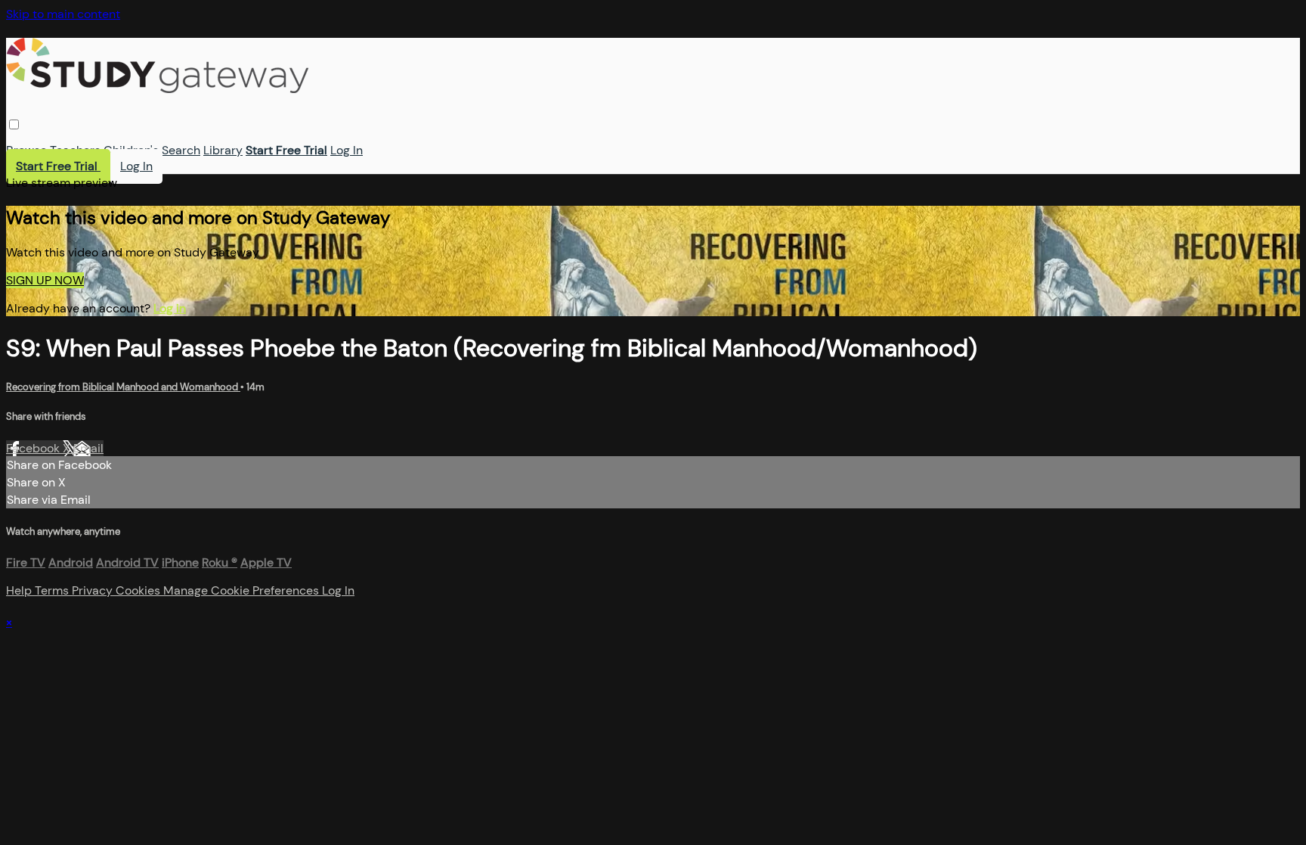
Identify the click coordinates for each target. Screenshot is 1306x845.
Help (20, 590)
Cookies (139, 590)
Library (223, 150)
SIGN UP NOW (45, 280)
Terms (53, 590)
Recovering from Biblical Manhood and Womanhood (123, 387)
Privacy (94, 590)
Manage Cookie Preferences (242, 590)
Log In (346, 150)
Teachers (75, 150)
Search (181, 150)
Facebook (34, 448)
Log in (169, 308)
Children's (131, 150)
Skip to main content (63, 14)
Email (88, 448)
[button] (14, 124)
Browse (26, 150)
